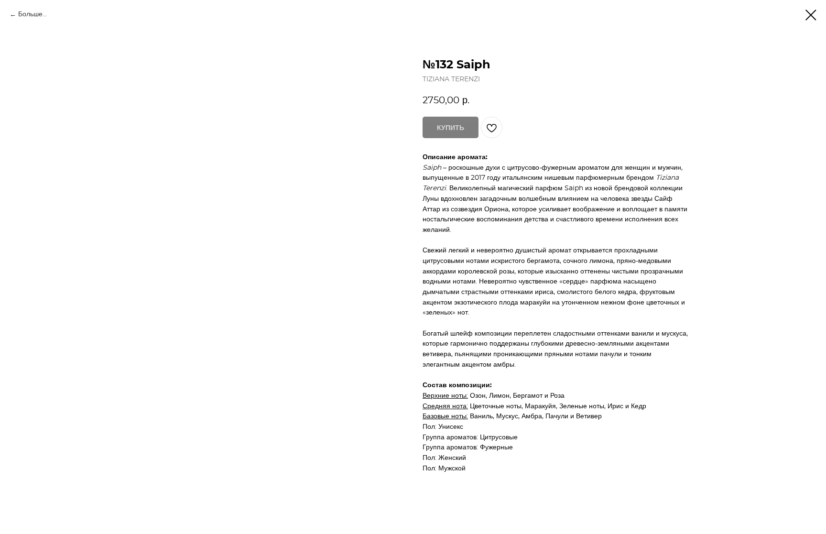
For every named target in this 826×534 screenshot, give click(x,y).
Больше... (32, 14)
